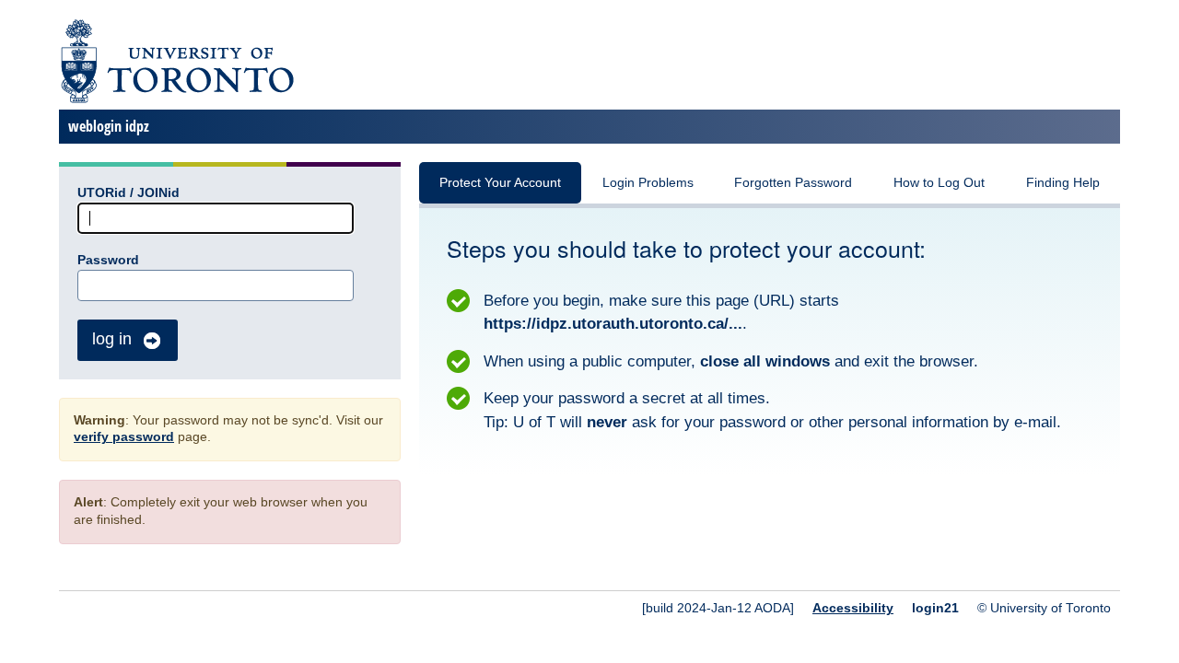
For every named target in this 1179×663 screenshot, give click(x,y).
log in (112, 339)
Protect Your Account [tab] (500, 183)
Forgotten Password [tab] (793, 183)
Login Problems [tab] (648, 183)
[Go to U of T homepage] (176, 100)
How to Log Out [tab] (939, 183)
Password (108, 260)
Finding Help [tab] (1063, 183)
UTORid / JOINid (128, 193)
